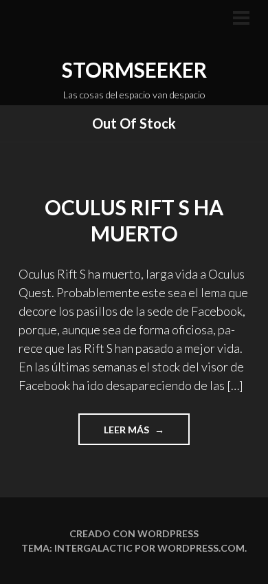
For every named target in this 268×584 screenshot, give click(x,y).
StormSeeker (134, 69)
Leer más (146, 434)
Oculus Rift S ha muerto (134, 220)
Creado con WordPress (134, 533)
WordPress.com (201, 548)
